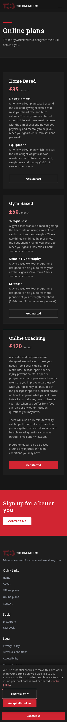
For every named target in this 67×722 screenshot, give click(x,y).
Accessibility (10, 658)
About (6, 583)
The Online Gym (20, 6)
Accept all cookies (19, 703)
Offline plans (11, 590)
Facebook (9, 627)
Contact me (17, 521)
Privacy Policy (11, 646)
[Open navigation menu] (60, 6)
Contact (7, 603)
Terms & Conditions (15, 652)
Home (6, 577)
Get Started (33, 178)
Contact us (33, 716)
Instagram (9, 621)
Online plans (11, 597)
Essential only (20, 693)
